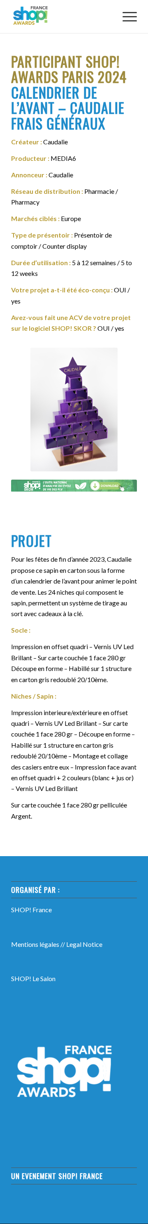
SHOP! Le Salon (33, 978)
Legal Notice (84, 944)
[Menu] (125, 16)
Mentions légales (35, 944)
